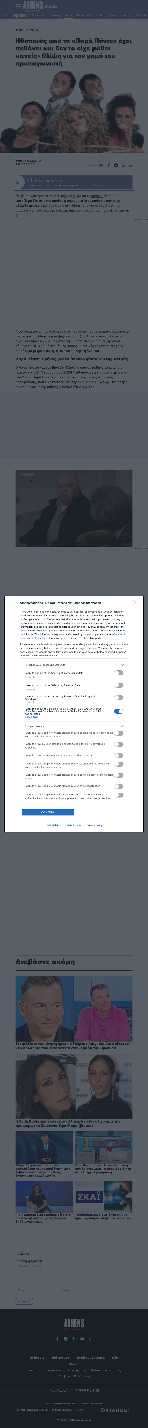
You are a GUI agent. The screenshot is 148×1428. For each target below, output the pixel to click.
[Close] (136, 603)
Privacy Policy (94, 825)
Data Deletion (53, 825)
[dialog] (74, 714)
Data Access (74, 825)
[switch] (118, 672)
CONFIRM (48, 812)
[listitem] (74, 665)
